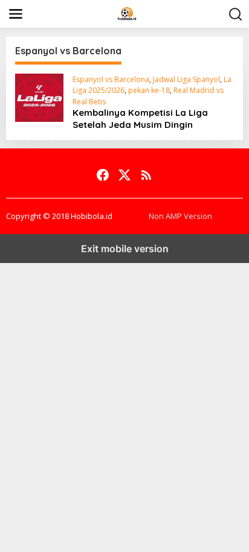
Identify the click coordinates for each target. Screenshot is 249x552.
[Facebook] (103, 175)
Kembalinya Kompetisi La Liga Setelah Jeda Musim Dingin (140, 118)
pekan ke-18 (149, 90)
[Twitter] (124, 175)
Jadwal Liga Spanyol (186, 79)
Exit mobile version (125, 249)
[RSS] (146, 175)
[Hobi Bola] (127, 13)
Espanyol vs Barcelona (111, 79)
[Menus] (15, 14)
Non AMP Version (180, 216)
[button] (235, 14)
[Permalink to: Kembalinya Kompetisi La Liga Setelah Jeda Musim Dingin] (39, 97)
